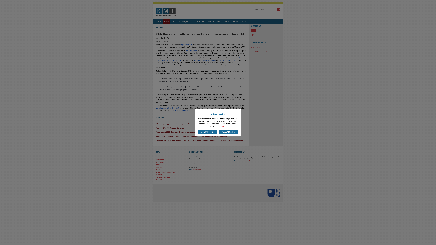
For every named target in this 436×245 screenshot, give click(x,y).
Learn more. (221, 126)
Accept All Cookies (207, 132)
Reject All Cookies (228, 132)
